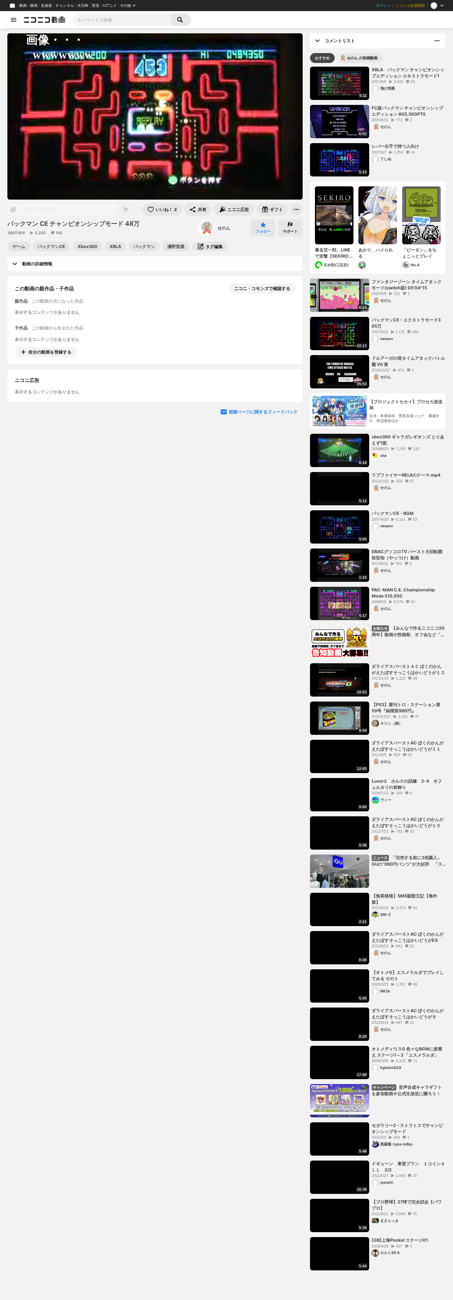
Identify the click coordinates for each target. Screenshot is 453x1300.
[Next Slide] (290, 409)
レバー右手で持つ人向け (395, 146)
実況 (95, 5)
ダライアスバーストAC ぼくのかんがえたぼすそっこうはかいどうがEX (408, 937)
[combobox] (122, 20)
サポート (290, 231)
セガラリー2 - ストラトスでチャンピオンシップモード (407, 1128)
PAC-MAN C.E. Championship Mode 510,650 (403, 592)
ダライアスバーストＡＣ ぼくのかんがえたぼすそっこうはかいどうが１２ (408, 669)
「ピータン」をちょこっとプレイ (419, 253)
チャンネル (64, 5)
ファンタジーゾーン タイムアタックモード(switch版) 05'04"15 (407, 284)
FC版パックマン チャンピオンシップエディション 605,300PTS (407, 111)
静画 (34, 5)
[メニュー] (296, 209)
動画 (23, 5)
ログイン (383, 5)
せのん (224, 227)
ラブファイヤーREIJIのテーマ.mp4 (406, 475)
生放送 (46, 5)
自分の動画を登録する (49, 351)
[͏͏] (362, 265)
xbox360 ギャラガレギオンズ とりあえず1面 (408, 439)
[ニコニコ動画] (44, 20)
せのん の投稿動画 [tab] (362, 58)
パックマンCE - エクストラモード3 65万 (406, 323)
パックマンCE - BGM (393, 513)
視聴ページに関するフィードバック (263, 468)
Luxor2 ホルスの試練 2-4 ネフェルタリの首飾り (407, 784)
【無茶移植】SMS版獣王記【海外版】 (404, 899)
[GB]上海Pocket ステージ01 (400, 1240)
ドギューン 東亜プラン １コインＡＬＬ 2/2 (408, 1166)
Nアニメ (109, 5)
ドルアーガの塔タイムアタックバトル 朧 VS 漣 (408, 361)
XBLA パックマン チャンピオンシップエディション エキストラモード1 (408, 72)
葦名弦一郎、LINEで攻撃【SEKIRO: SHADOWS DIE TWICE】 (332, 253)
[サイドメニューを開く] (13, 20)
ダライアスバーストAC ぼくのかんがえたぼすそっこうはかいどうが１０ (408, 822)
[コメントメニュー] (437, 41)
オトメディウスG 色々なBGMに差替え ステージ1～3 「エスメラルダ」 (407, 1052)
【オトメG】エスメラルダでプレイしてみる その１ (408, 975)
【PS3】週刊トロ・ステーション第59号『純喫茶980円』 (406, 707)
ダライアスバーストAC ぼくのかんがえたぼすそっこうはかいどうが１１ (408, 745)
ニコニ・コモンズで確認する (262, 288)
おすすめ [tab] (322, 58)
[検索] (181, 20)
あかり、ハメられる (375, 253)
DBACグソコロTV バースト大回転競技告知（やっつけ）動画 (407, 554)
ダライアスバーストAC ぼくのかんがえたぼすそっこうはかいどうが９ (408, 1013)
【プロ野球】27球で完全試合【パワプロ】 (407, 1205)
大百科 (82, 5)
